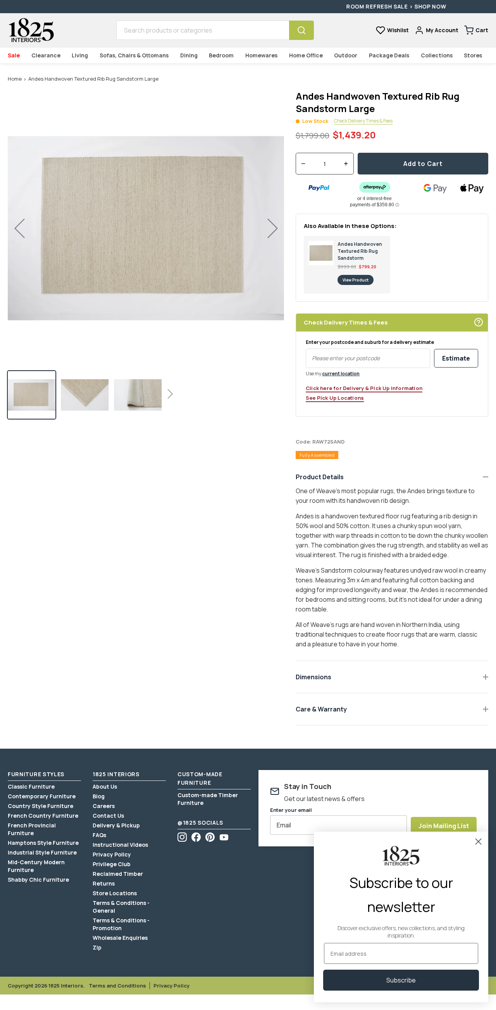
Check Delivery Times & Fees (363, 121)
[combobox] (202, 30)
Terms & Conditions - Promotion (121, 924)
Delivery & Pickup (116, 825)
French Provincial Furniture (32, 829)
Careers (104, 806)
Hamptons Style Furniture (43, 842)
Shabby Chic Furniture (38, 879)
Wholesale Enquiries (120, 937)
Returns (104, 883)
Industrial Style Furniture (42, 852)
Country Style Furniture (40, 806)
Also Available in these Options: (350, 226)
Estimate (456, 358)
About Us (105, 786)
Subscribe (401, 980)
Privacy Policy (112, 854)
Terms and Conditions (117, 985)
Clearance (45, 55)
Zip (97, 947)
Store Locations (115, 893)
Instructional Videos (120, 844)
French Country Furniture (43, 815)
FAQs (99, 835)
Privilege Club (112, 864)
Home (15, 78)
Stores (473, 55)
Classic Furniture (31, 786)
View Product (356, 280)
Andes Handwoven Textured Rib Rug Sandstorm (360, 251)
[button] (31, 395)
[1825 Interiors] (31, 30)
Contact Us (108, 815)
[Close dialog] (478, 841)
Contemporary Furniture (42, 796)
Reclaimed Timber (118, 873)
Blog (99, 796)
